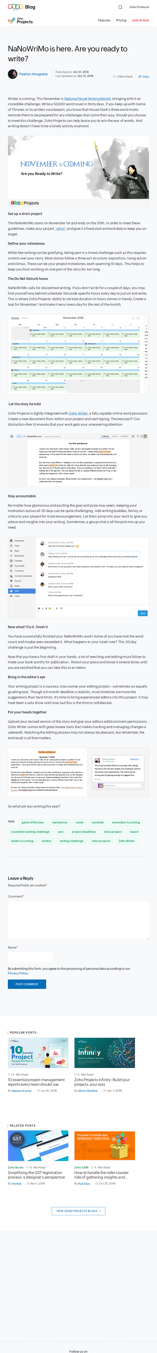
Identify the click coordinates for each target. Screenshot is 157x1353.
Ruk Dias (84, 1183)
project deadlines (84, 831)
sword (134, 831)
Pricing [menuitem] (121, 20)
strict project (113, 831)
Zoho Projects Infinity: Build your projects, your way (102, 1082)
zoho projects (101, 841)
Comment (15, 896)
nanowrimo (59, 822)
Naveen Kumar (22, 1090)
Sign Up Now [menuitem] (140, 20)
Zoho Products (139, 7)
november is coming (126, 822)
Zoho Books (16, 1167)
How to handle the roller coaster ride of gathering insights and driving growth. (101, 1175)
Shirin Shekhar (88, 1090)
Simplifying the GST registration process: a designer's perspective (36, 1174)
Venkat (16, 1183)
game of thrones (33, 822)
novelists (98, 822)
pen (60, 831)
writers (46, 841)
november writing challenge (30, 831)
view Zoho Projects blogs (76, 1211)
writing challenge (71, 841)
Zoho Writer (127, 841)
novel (79, 822)
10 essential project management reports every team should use (36, 1082)
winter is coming (22, 841)
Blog (30, 7)
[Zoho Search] (120, 7)
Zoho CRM (81, 1167)
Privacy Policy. (18, 973)
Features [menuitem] (104, 20)
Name (12, 947)
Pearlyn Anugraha (33, 74)
